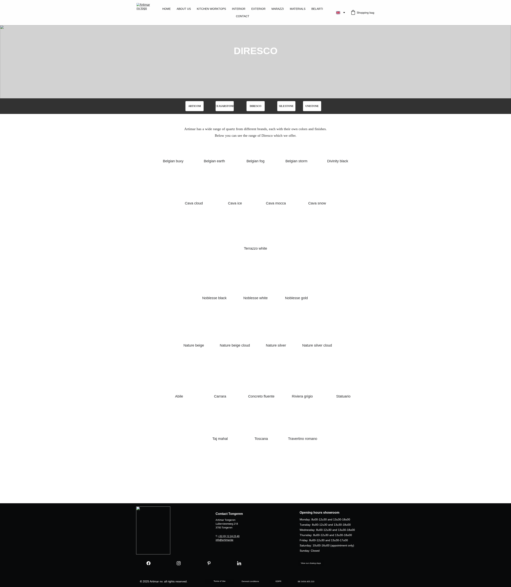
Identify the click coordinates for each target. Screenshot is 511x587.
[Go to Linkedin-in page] (239, 563)
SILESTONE (286, 106)
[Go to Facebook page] (149, 563)
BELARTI (317, 8)
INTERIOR (238, 8)
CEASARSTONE (225, 106)
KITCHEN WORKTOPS (211, 8)
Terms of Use (220, 581)
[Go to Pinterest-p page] (209, 563)
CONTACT (242, 16)
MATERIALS (297, 8)
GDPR (278, 581)
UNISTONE (312, 106)
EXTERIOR (258, 8)
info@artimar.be (224, 540)
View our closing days (311, 563)
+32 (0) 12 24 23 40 (229, 536)
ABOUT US (184, 8)
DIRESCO (255, 106)
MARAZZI (277, 8)
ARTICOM (194, 106)
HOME (166, 8)
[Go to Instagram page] (179, 563)
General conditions (250, 581)
